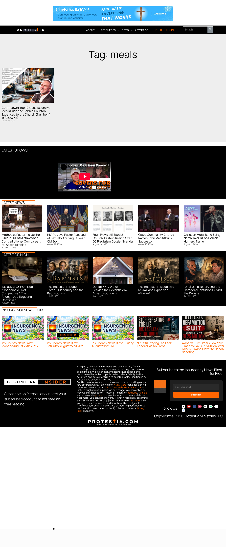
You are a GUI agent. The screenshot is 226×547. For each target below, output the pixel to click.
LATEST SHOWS (15, 150)
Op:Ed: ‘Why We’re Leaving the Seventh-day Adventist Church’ (110, 290)
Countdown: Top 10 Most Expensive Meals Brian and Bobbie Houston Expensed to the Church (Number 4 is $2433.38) (26, 113)
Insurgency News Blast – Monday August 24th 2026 (20, 344)
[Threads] (205, 406)
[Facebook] (194, 406)
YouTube (132, 392)
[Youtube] (189, 406)
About (90, 30)
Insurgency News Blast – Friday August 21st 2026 (113, 344)
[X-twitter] (183, 406)
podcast (100, 395)
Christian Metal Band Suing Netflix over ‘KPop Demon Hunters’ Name (202, 238)
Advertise (141, 30)
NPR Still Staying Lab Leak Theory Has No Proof (154, 344)
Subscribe (196, 395)
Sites (125, 30)
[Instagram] (200, 406)
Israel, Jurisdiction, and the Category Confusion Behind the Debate (203, 290)
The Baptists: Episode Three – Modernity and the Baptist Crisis (65, 290)
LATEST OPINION (15, 254)
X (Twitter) (120, 384)
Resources (108, 30)
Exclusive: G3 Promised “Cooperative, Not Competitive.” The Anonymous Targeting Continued (17, 293)
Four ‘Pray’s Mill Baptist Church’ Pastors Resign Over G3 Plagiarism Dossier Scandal (113, 238)
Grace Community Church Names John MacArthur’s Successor (156, 238)
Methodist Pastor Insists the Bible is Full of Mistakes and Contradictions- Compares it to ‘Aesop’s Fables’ (21, 240)
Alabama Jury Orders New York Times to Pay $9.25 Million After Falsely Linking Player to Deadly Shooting (203, 347)
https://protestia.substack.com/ (123, 387)
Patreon (135, 400)
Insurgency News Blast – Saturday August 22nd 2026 (66, 344)
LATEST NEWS (13, 202)
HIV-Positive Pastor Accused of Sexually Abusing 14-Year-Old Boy (66, 238)
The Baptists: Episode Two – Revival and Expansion (157, 288)
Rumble (142, 392)
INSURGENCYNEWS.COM (22, 309)
